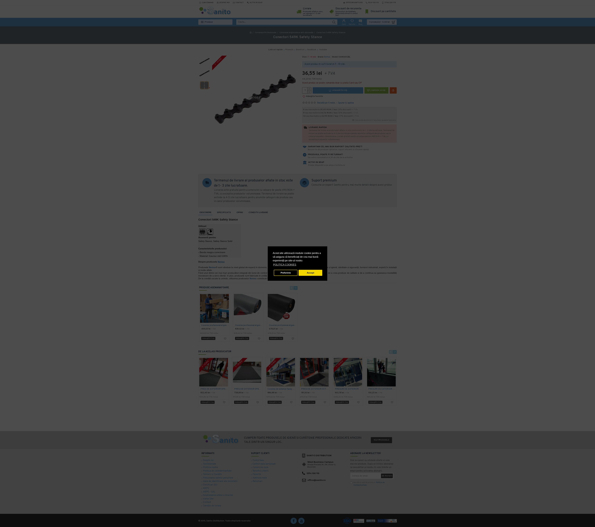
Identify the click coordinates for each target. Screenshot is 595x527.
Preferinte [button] (286, 272)
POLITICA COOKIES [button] (284, 264)
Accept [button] (310, 272)
